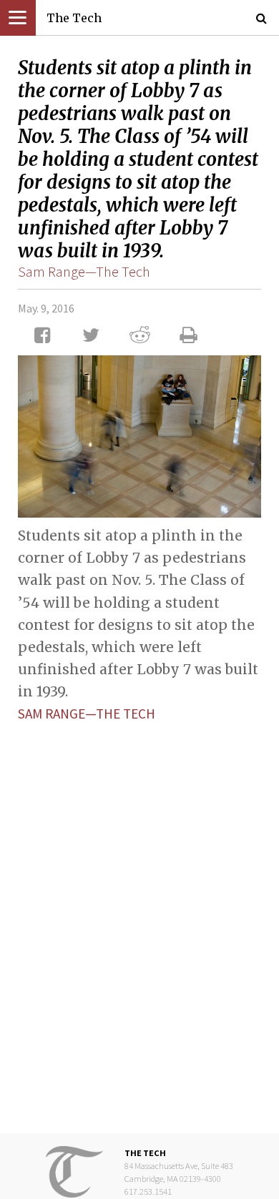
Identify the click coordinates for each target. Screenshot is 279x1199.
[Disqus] (139, 916)
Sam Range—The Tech (84, 271)
